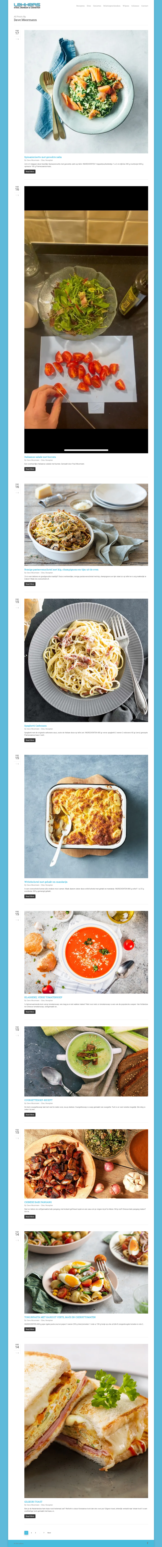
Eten (89, 6)
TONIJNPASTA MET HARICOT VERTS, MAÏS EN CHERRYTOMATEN (60, 1317)
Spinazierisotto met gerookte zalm (43, 157)
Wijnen (126, 6)
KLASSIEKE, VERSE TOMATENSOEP (43, 997)
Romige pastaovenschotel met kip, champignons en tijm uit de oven (61, 569)
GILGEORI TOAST (33, 1501)
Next (49, 1533)
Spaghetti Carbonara (35, 725)
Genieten (97, 6)
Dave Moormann (33, 160)
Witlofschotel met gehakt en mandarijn (46, 881)
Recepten (80, 6)
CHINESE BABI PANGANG (38, 1202)
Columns (135, 6)
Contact (144, 6)
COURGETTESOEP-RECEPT (38, 1100)
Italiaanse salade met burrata (40, 456)
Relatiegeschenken (111, 6)
